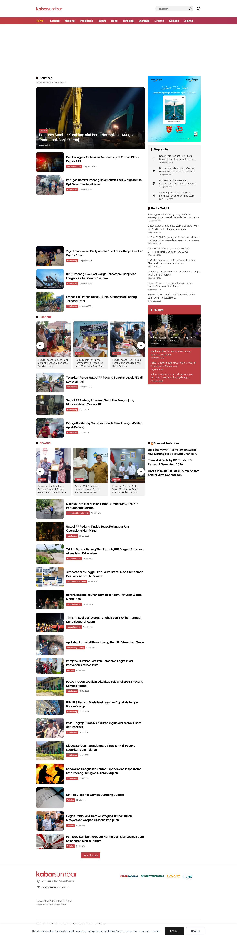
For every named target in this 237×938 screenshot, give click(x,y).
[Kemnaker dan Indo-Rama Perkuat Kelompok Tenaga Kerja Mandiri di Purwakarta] (53, 465)
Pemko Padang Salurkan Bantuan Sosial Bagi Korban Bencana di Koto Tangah (170, 285)
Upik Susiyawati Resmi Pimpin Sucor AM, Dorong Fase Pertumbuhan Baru (173, 452)
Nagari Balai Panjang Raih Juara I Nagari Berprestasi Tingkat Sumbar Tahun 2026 (176, 158)
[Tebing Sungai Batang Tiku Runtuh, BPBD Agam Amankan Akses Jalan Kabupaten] (50, 554)
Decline (195, 931)
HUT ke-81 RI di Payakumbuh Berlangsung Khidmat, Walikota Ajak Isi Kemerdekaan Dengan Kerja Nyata (177, 182)
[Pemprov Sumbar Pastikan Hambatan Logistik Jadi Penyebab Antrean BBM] (50, 666)
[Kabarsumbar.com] (49, 8)
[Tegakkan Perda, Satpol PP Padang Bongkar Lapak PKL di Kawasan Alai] (50, 382)
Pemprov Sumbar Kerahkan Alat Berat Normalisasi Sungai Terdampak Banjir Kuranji (86, 137)
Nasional (42, 480)
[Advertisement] (118, 50)
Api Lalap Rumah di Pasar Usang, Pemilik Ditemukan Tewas (105, 642)
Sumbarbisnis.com (166, 443)
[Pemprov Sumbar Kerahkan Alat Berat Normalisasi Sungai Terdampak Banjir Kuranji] (90, 118)
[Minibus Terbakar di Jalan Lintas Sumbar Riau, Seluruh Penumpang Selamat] (50, 508)
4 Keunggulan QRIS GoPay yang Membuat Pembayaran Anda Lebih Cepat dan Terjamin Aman (176, 194)
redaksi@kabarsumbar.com (55, 887)
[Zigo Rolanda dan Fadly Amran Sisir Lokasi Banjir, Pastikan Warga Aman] (50, 256)
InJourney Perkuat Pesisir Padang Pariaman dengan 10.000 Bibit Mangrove (174, 273)
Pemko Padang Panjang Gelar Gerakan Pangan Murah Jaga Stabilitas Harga (53, 363)
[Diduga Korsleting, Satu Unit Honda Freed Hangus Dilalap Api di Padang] (50, 428)
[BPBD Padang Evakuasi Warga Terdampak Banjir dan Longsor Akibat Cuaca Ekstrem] (50, 279)
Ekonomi (42, 353)
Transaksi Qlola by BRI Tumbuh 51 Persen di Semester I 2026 (170, 462)
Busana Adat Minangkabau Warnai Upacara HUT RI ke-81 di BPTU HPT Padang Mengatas (176, 170)
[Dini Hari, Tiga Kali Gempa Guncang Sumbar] (50, 797)
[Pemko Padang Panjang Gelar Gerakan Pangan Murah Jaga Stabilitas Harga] (53, 339)
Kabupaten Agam (74, 167)
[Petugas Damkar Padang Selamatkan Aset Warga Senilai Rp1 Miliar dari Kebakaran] (50, 185)
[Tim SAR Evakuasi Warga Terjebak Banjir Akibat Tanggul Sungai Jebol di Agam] (50, 622)
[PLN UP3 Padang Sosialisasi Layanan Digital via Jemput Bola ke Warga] (50, 707)
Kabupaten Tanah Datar (76, 581)
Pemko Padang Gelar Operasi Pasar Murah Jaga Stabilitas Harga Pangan (126, 363)
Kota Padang (72, 189)
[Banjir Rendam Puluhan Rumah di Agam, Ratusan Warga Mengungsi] (50, 599)
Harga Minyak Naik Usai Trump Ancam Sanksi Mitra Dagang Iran (173, 473)
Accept (174, 931)
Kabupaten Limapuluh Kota (78, 513)
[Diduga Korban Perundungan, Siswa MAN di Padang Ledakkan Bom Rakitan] (50, 750)
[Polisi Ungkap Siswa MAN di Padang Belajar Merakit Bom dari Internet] (50, 728)
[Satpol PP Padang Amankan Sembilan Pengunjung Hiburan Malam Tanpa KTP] (50, 405)
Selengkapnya (91, 855)
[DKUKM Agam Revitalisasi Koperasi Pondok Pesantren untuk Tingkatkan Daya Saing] (90, 339)
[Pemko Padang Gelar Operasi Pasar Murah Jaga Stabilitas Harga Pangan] (127, 339)
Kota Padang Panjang (75, 648)
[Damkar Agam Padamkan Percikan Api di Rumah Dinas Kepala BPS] (50, 162)
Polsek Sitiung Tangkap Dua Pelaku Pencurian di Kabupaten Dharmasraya (173, 364)
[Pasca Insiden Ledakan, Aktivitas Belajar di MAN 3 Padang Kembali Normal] (50, 686)
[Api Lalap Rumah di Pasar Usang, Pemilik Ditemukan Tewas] (50, 645)
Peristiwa (43, 131)
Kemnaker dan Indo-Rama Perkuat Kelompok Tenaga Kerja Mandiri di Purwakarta (52, 489)
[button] (190, 8)
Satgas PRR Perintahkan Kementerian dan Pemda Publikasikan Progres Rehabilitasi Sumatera (87, 489)
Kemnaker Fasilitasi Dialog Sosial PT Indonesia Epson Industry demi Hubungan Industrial (125, 489)
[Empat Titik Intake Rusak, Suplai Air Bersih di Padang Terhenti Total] (50, 301)
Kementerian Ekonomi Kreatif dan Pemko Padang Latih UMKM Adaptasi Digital (172, 296)
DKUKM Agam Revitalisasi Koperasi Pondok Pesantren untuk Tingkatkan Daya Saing (89, 363)
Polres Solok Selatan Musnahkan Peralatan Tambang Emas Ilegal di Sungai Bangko (172, 376)
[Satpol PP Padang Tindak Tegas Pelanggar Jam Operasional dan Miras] (50, 531)
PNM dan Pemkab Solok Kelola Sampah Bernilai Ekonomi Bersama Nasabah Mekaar (171, 262)
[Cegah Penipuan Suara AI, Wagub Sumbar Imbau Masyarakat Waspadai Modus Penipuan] (50, 821)
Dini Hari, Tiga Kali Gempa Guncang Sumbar (95, 795)
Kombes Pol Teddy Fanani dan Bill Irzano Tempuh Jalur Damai (171, 353)
